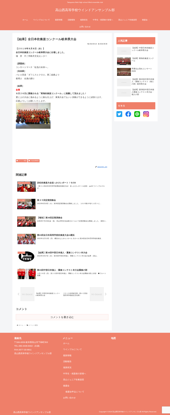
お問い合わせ (69, 398)
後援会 (66, 386)
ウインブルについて (72, 349)
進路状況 (67, 367)
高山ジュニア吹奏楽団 (73, 379)
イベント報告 (22, 160)
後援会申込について (74, 392)
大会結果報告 (35, 160)
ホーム (66, 343)
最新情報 (67, 355)
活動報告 (67, 361)
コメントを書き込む (62, 317)
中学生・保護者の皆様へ (74, 373)
